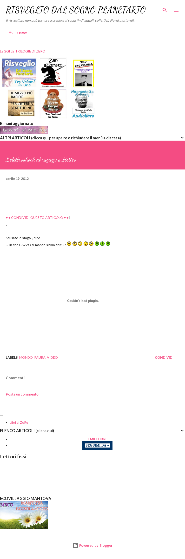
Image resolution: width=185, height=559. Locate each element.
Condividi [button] (164, 357)
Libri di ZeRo (19, 422)
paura (40, 357)
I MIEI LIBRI (97, 439)
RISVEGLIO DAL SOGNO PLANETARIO (76, 10)
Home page (18, 32)
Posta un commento (22, 394)
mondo (26, 357)
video (52, 357)
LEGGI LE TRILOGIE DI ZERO (22, 51)
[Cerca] (165, 9)
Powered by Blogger (95, 545)
